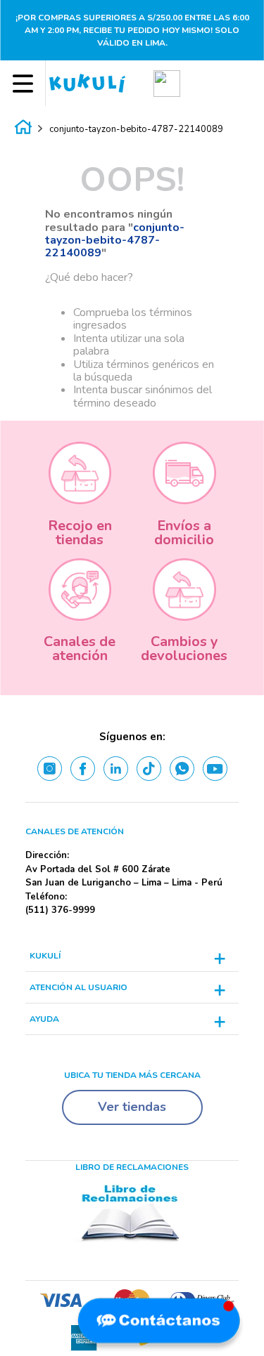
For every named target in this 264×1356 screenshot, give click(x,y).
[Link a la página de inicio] (23, 129)
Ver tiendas (132, 1106)
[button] (166, 83)
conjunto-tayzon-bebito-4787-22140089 (136, 129)
